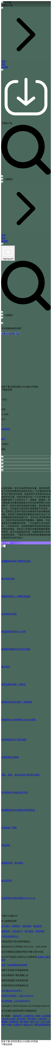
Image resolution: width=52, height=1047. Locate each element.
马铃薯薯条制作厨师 (17, 965)
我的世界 (17, 1016)
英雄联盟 (13, 1022)
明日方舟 (34, 1022)
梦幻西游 (24, 1022)
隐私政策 (26, 926)
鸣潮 (9, 1024)
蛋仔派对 (21, 1019)
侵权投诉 (5, 931)
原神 (38, 1016)
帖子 (3, 439)
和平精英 (31, 1019)
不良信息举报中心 (10, 936)
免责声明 (39, 931)
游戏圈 (4, 67)
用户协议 (29, 931)
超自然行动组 (8, 1019)
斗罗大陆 (44, 1022)
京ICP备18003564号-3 (11, 990)
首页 (3, 965)
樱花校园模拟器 (42, 1024)
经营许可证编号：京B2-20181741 (17, 996)
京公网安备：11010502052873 (15, 1001)
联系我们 (16, 926)
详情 (3, 61)
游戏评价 (6, 429)
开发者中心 (17, 931)
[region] (26, 239)
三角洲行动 (28, 1016)
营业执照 (37, 926)
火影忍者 (42, 1019)
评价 (3, 64)
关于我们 (5, 926)
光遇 (3, 1024)
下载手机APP (7, 259)
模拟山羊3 (28, 1024)
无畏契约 (17, 1024)
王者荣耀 (46, 1016)
